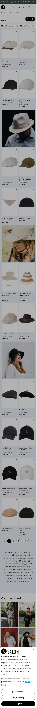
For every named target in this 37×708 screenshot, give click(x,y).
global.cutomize (18, 692)
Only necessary (18, 698)
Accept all (18, 704)
